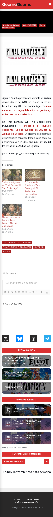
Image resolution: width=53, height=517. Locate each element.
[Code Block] (30, 292)
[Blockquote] (26, 292)
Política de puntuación (26, 502)
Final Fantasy (9, 243)
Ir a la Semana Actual (13, 461)
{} (37, 292)
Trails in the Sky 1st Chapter (21, 372)
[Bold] (5, 292)
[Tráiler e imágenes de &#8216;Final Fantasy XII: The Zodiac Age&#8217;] (12, 175)
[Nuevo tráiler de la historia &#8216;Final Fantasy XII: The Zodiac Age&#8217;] (12, 209)
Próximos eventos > (26, 399)
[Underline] (12, 292)
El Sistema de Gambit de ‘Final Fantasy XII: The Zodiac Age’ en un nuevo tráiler (33, 188)
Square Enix (39, 247)
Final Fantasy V (13, 387)
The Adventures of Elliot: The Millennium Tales (22, 359)
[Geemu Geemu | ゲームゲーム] (16, 4)
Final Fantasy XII (24, 243)
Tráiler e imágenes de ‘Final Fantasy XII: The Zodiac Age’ (11, 185)
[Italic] (8, 292)
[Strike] (15, 292)
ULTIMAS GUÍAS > (26, 350)
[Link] (33, 292)
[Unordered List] (22, 292)
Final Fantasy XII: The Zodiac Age (17, 247)
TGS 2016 (6, 251)
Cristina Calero (12, 25)
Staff (17, 499)
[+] (40, 292)
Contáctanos (32, 499)
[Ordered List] (19, 292)
